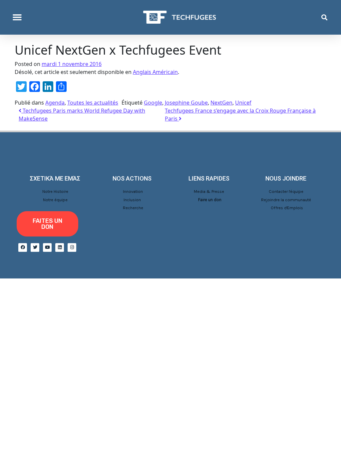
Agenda (55, 102)
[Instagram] (72, 247)
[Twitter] (35, 247)
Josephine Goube (186, 102)
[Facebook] (22, 247)
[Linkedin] (59, 247)
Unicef (243, 102)
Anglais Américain (155, 72)
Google (153, 102)
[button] (17, 17)
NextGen (221, 102)
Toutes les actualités (92, 102)
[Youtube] (47, 247)
